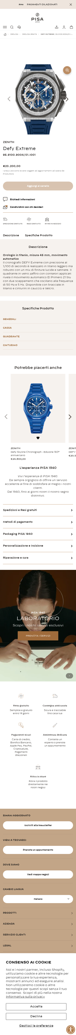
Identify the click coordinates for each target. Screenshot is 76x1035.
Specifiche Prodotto (39, 235)
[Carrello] (71, 27)
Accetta (36, 1006)
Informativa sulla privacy (25, 996)
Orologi (14, 34)
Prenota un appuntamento (38, 850)
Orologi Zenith (29, 34)
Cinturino (10, 345)
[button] (12, 27)
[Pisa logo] (38, 17)
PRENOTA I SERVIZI (38, 636)
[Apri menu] (5, 27)
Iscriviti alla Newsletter (38, 825)
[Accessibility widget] (70, 1029)
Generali (9, 319)
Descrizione (11, 235)
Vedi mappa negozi (38, 874)
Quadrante (11, 336)
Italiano (38, 899)
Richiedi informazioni (22, 199)
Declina (36, 1016)
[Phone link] (20, 27)
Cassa (7, 328)
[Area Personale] (63, 27)
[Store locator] (56, 27)
